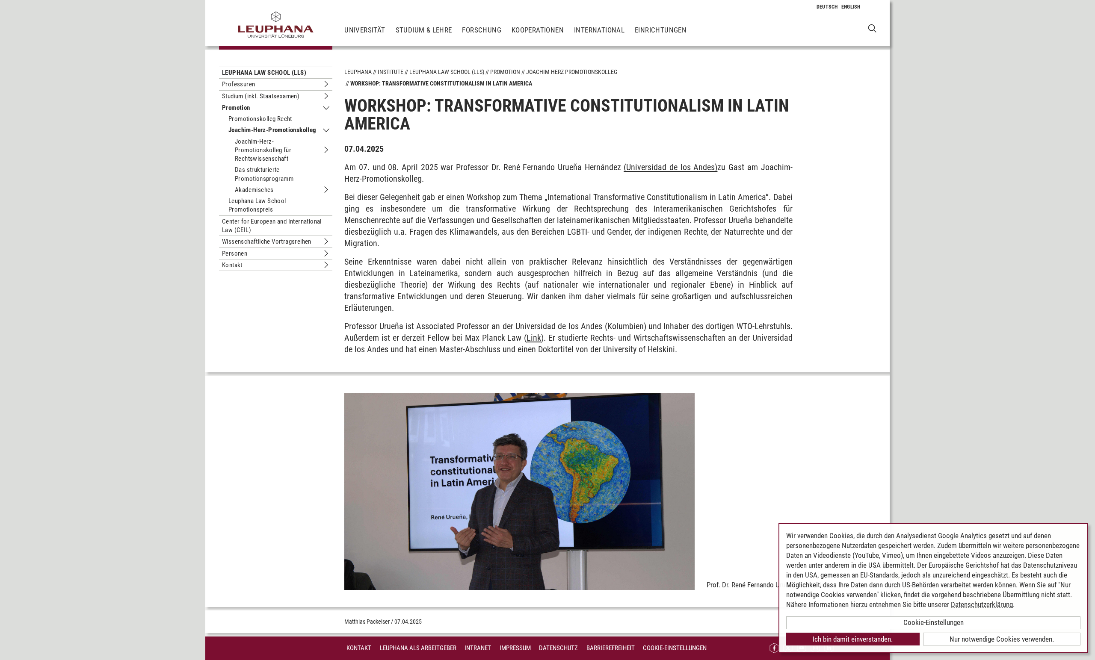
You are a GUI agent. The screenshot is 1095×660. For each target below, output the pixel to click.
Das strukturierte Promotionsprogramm (264, 174)
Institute (390, 71)
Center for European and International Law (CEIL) (272, 226)
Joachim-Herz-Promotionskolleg (272, 130)
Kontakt (232, 265)
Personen (234, 253)
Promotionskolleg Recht (260, 119)
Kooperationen (538, 30)
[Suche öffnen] (872, 28)
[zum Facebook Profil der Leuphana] (774, 648)
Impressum (515, 648)
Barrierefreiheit (610, 648)
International (599, 30)
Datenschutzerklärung (982, 604)
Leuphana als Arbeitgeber (418, 648)
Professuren (238, 84)
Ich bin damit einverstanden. (853, 639)
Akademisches (254, 190)
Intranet (478, 648)
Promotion (236, 108)
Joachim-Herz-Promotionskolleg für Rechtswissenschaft (263, 150)
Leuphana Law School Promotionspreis (257, 205)
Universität (364, 30)
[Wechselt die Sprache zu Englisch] (851, 7)
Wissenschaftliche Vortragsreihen (266, 241)
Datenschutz (558, 648)
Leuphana (358, 71)
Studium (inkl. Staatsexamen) (260, 96)
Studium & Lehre (424, 30)
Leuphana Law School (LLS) (264, 73)
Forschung (481, 30)
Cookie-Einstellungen (675, 648)
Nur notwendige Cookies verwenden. (1002, 639)
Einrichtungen (661, 30)
